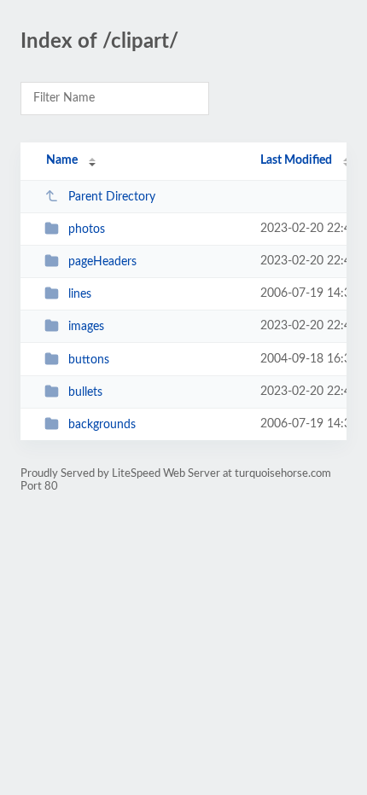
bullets (85, 392)
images (86, 327)
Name (62, 160)
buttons (88, 360)
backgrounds (102, 425)
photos (86, 229)
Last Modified (296, 160)
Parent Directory (111, 197)
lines (79, 294)
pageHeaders (102, 262)
